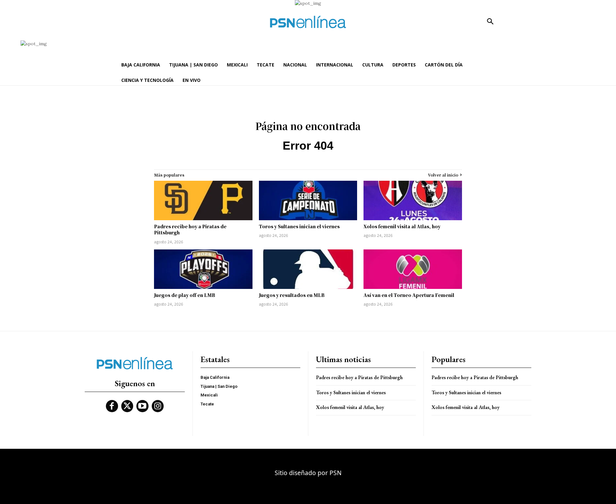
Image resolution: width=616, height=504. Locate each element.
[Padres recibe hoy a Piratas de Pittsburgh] (203, 200)
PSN (335, 472)
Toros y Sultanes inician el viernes (299, 226)
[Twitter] (127, 406)
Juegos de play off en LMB (184, 295)
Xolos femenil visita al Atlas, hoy (402, 226)
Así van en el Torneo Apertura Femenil (409, 295)
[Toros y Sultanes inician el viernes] (308, 200)
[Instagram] (158, 406)
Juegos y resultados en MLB (292, 295)
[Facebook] (112, 406)
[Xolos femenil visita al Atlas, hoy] (413, 200)
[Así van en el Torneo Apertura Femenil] (413, 269)
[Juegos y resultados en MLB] (308, 269)
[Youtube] (142, 406)
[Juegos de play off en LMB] (203, 269)
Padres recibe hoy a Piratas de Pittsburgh (190, 229)
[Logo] (308, 22)
